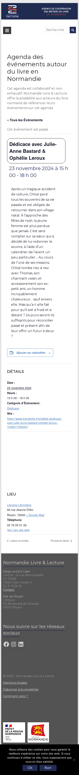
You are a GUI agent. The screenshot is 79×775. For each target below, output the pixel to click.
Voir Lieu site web (18, 530)
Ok (30, 768)
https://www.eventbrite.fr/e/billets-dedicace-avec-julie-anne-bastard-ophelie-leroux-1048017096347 (34, 423)
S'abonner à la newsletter (21, 689)
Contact (8, 590)
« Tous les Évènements (25, 120)
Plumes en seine (60, 540)
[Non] (74, 760)
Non (48, 768)
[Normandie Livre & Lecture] (39, 5)
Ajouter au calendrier (30, 353)
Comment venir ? (15, 696)
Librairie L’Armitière (19, 505)
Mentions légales (15, 683)
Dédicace (13, 408)
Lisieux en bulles (19, 540)
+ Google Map (35, 515)
